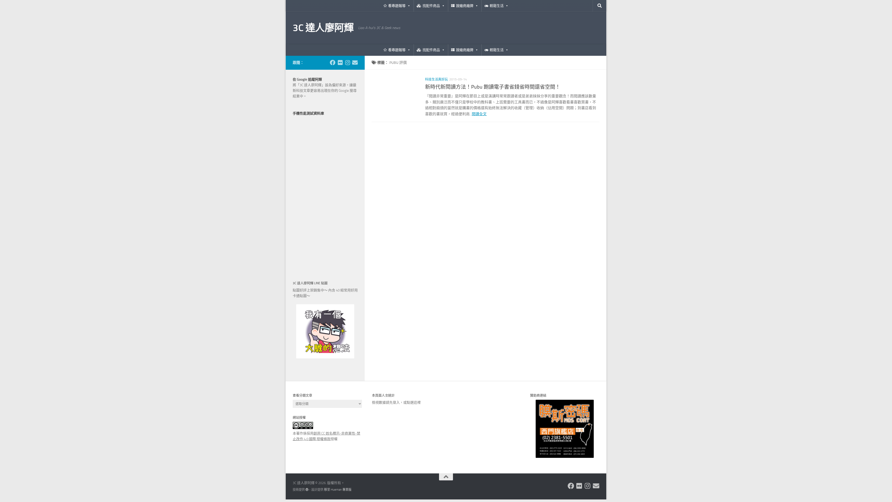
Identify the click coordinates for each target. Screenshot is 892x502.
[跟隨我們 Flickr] (340, 62)
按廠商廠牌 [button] (464, 6)
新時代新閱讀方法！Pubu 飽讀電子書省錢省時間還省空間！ (492, 87)
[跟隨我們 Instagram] (347, 62)
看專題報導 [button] (397, 6)
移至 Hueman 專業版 (337, 489)
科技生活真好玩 (436, 79)
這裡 (417, 402)
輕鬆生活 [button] (497, 6)
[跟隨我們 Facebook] (332, 62)
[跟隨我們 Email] (355, 62)
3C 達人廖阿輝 (323, 28)
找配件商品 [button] (431, 6)
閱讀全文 (479, 114)
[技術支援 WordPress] (306, 489)
